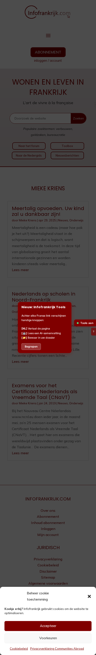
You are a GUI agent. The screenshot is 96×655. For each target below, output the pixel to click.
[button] (89, 596)
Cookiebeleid (19, 648)
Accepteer (48, 626)
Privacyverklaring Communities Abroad (57, 648)
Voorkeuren (48, 638)
